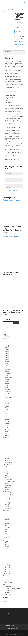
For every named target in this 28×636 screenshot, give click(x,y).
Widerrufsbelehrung (13, 627)
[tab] (14, 52)
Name (6, 170)
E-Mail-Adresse (8, 177)
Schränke (16, 41)
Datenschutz (18, 625)
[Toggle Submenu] (7, 327)
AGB (13, 625)
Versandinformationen (13, 628)
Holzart (7, 9)
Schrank (16, 45)
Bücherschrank (17, 44)
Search (16, 322)
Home (4, 9)
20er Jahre (16, 38)
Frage (6, 183)
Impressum (7, 625)
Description (7, 51)
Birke (10, 9)
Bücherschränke (17, 39)
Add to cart (19, 31)
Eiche (23, 39)
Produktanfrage (8, 53)
